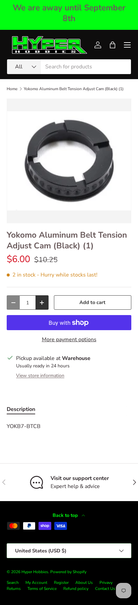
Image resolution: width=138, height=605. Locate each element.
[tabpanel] (69, 426)
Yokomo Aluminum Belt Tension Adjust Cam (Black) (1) (74, 89)
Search (13, 582)
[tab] (21, 409)
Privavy (106, 582)
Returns (14, 588)
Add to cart (92, 302)
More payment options (69, 339)
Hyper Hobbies (34, 571)
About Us (84, 582)
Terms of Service (42, 588)
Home (12, 89)
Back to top (66, 515)
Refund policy (75, 588)
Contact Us (105, 588)
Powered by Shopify (68, 571)
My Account (36, 582)
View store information (40, 375)
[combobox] (69, 66)
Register (61, 582)
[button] (112, 45)
